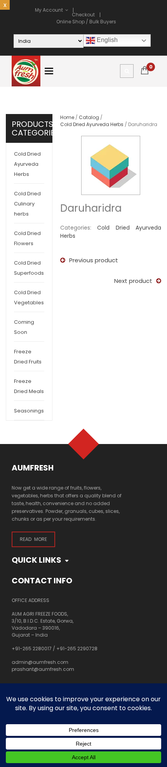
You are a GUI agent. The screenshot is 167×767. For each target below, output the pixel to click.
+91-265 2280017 (32, 648)
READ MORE (33, 539)
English (106, 40)
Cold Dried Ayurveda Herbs (27, 164)
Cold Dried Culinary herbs (27, 204)
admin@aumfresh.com (40, 662)
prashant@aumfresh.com (43, 669)
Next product (133, 281)
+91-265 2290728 (76, 648)
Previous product (93, 260)
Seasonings (29, 410)
